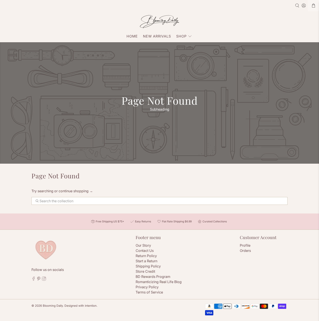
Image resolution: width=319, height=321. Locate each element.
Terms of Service (149, 292)
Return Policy (146, 256)
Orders (245, 250)
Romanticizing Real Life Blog (159, 282)
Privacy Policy (147, 287)
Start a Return (146, 261)
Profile (245, 245)
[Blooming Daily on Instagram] (44, 279)
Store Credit (145, 271)
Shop (181, 36)
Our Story (143, 245)
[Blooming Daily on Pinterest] (39, 279)
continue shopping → (76, 191)
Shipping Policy (148, 266)
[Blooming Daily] (159, 21)
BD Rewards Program (153, 276)
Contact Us (145, 250)
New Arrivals (157, 36)
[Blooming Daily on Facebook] (33, 279)
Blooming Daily (53, 305)
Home (132, 36)
